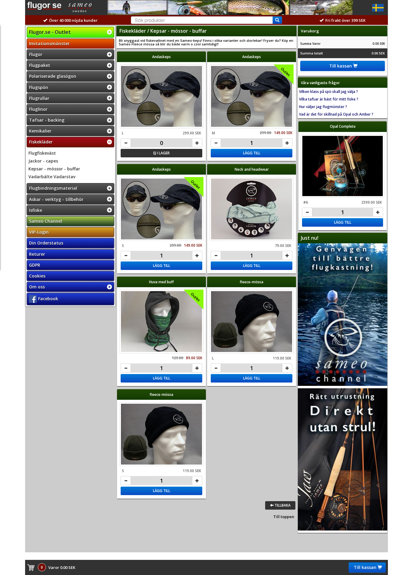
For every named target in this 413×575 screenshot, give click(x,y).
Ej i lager (161, 153)
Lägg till (251, 153)
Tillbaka (282, 505)
